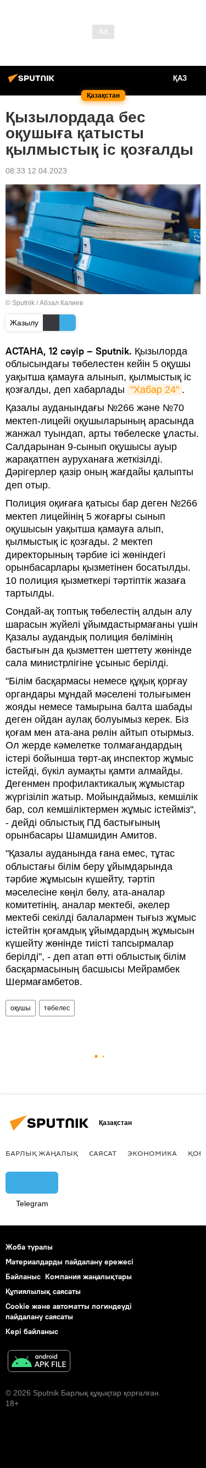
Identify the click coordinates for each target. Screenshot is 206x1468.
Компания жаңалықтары (88, 1276)
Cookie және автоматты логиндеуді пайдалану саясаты (68, 1311)
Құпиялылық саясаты (43, 1291)
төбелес (57, 1008)
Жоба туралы (29, 1247)
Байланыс (23, 1276)
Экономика (152, 1153)
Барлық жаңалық (41, 1153)
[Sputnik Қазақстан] (32, 82)
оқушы (20, 1008)
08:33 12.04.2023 (36, 170)
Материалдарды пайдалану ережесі (69, 1262)
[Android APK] (39, 1362)
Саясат (102, 1153)
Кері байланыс (31, 1331)
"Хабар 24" (154, 389)
